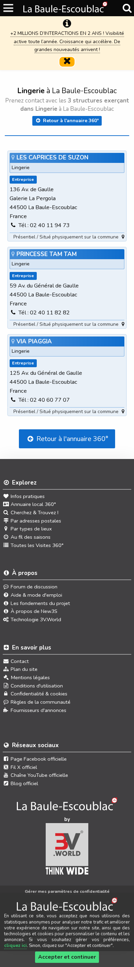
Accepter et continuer (67, 957)
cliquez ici (15, 945)
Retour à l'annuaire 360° (70, 120)
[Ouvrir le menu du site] (8, 8)
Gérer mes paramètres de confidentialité (67, 891)
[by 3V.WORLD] (67, 851)
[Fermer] (67, 61)
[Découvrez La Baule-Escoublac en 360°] (67, 806)
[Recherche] (127, 8)
